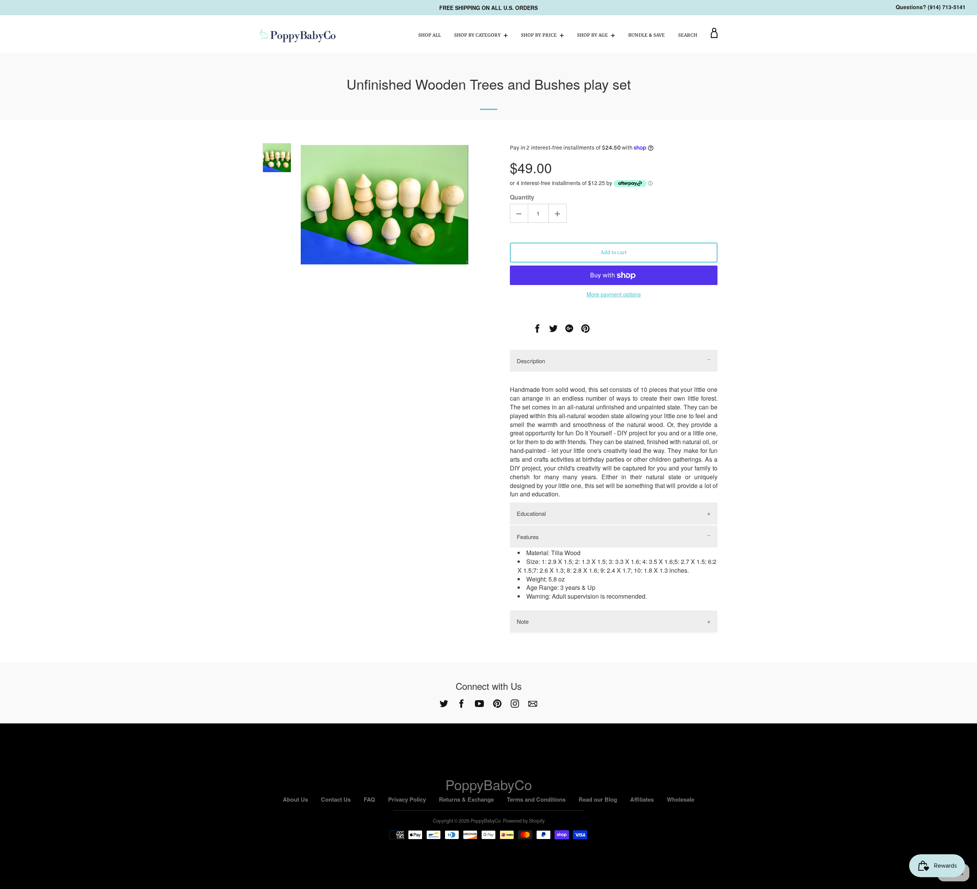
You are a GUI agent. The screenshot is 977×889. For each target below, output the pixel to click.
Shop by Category (478, 35)
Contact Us (336, 799)
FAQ (369, 799)
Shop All (429, 35)
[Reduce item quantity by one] (519, 213)
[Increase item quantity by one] (557, 213)
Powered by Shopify (524, 820)
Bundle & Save (646, 35)
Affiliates (642, 799)
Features (528, 537)
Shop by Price (539, 35)
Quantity (522, 197)
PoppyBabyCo (488, 784)
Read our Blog (598, 799)
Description (531, 361)
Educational (531, 513)
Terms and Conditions (536, 799)
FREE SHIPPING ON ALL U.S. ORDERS (488, 7)
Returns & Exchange (466, 799)
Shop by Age (593, 35)
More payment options (614, 294)
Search (687, 35)
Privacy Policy (407, 799)
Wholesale (680, 799)
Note (523, 621)
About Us (295, 799)
